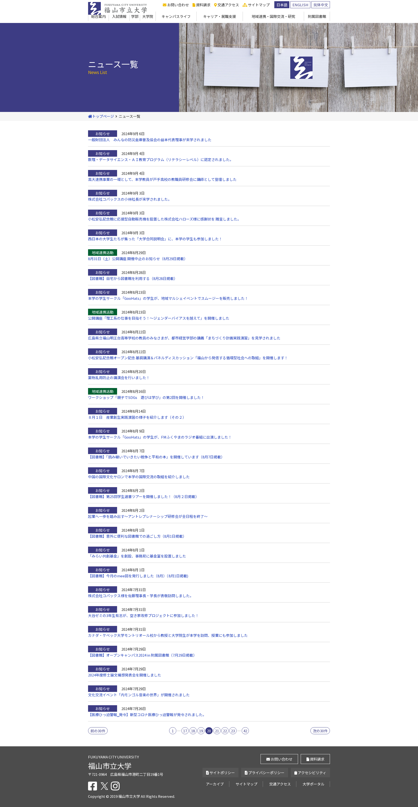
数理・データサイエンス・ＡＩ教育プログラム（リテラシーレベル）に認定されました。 (160, 159)
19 (201, 730)
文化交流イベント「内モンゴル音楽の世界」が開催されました (139, 694)
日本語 (281, 4)
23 (233, 730)
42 (245, 730)
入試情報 (119, 16)
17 (185, 730)
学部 (134, 16)
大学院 (147, 16)
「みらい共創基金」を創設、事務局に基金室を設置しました (137, 555)
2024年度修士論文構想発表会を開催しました (125, 674)
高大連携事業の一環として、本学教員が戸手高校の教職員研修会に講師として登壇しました (162, 179)
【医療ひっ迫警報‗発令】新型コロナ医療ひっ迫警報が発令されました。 (147, 714)
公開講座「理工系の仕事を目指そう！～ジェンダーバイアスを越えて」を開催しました (158, 318)
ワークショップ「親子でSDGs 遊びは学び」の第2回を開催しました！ (146, 397)
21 (217, 730)
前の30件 (97, 730)
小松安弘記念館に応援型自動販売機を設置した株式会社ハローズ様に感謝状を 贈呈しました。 (164, 218)
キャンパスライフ (176, 16)
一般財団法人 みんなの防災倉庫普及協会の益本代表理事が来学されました (149, 139)
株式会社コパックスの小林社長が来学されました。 (130, 199)
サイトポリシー (222, 772)
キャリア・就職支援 (219, 16)
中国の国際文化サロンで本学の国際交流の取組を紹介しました (139, 476)
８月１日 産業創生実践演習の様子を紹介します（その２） (137, 417)
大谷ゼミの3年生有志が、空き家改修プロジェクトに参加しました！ (143, 615)
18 (193, 730)
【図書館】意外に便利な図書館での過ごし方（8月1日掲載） (137, 536)
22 (225, 730)
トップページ (103, 116)
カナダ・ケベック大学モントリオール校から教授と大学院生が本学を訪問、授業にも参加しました (168, 635)
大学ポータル (313, 783)
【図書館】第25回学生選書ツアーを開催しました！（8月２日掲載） (143, 496)
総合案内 (98, 16)
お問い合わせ (177, 4)
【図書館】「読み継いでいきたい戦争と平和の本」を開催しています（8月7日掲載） (156, 456)
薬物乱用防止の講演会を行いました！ (119, 377)
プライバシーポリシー (265, 772)
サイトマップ (258, 4)
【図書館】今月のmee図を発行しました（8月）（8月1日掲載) (138, 575)
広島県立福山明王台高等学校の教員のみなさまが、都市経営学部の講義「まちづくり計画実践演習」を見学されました (184, 337)
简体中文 (321, 4)
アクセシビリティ (311, 772)
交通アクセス (228, 4)
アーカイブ (215, 783)
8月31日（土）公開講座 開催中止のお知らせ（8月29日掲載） (137, 258)
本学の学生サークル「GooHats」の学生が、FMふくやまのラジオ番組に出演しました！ (160, 437)
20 (209, 730)
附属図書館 (317, 16)
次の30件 (320, 730)
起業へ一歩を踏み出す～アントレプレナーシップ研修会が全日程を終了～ (148, 516)
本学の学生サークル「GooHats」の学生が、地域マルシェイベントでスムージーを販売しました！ (168, 298)
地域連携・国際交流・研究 (273, 16)
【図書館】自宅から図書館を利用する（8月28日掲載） (132, 278)
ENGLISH (300, 4)
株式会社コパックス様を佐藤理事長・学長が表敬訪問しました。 (140, 595)
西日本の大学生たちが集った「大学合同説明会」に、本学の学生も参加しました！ (155, 238)
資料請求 (202, 4)
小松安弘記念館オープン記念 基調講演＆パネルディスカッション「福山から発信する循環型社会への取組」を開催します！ (188, 357)
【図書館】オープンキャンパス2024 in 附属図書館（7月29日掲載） (142, 655)
